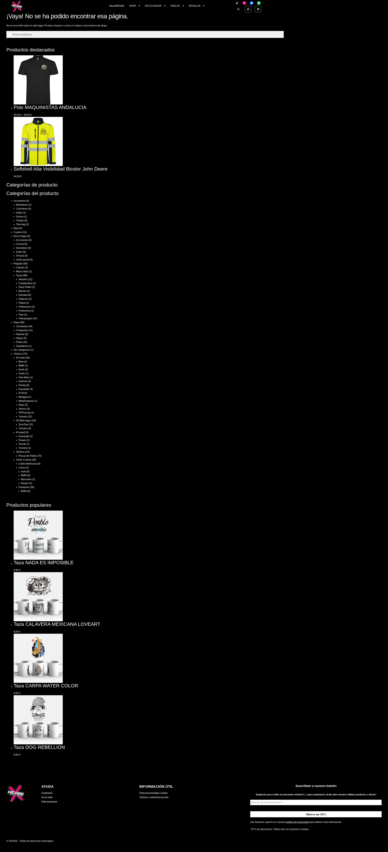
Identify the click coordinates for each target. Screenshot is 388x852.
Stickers (20, 452)
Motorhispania (26, 401)
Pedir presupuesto (49, 801)
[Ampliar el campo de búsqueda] (248, 9)
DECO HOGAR (153, 6)
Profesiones (24, 306)
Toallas (20, 220)
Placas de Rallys (27, 456)
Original (22, 299)
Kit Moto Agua (23, 420)
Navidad (23, 295)
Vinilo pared (22, 259)
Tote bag (20, 224)
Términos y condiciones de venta (153, 797)
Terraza (20, 255)
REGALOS (195, 6)
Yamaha (22, 416)
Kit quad (20, 432)
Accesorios (20, 201)
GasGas (22, 381)
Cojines (20, 267)
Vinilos (17, 353)
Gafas (19, 212)
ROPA (132, 6)
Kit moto (20, 357)
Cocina (20, 244)
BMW (21, 365)
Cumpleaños (25, 283)
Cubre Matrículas (27, 463)
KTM (21, 393)
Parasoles (23, 487)
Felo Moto (23, 377)
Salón (19, 252)
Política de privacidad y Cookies (153, 793)
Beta (16, 228)
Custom (18, 232)
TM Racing (24, 412)
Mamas (22, 291)
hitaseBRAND (116, 6)
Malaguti (23, 397)
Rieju (21, 405)
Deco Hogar (20, 236)
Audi (23, 471)
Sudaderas (22, 346)
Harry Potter (24, 287)
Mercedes (26, 479)
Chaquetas (22, 330)
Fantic (21, 373)
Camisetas (22, 326)
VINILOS (175, 6)
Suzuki (22, 444)
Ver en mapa (46, 797)
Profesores (24, 310)
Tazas (19, 275)
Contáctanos (46, 793)
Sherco (22, 409)
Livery (21, 467)
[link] (258, 9)
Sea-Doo (23, 424)
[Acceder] (238, 9)
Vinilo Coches (23, 459)
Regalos (18, 263)
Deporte (20, 334)
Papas (21, 303)
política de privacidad (297, 822)
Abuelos (22, 279)
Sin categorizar (22, 350)
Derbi (21, 369)
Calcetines (22, 208)
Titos (21, 314)
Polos (19, 342)
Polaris (22, 440)
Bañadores (22, 204)
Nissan (24, 483)
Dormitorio (21, 248)
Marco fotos (22, 271)
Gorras (19, 216)
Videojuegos (25, 318)
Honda (22, 385)
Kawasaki (23, 389)
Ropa (17, 322)
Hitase (19, 338)
